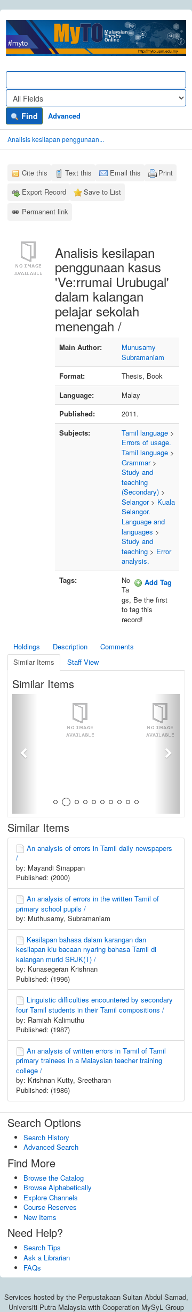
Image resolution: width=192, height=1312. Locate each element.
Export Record (44, 192)
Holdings (26, 646)
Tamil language (145, 433)
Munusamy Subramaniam (143, 352)
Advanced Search (50, 1147)
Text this (78, 173)
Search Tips (42, 1247)
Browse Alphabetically (57, 1187)
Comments (117, 646)
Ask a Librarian (46, 1257)
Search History (46, 1137)
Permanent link (45, 211)
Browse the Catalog (53, 1178)
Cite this (34, 173)
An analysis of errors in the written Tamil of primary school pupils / (87, 903)
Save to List (102, 192)
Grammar (136, 462)
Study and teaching (137, 546)
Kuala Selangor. (148, 507)
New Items (40, 1217)
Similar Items (33, 662)
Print (165, 173)
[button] (24, 754)
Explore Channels (50, 1197)
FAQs (32, 1268)
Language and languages (143, 526)
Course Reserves (50, 1207)
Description (70, 646)
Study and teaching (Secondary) (140, 482)
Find (28, 116)
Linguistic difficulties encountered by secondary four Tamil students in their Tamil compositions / (94, 1005)
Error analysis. (146, 556)
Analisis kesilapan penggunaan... (55, 139)
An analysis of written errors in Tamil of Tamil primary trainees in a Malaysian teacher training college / (91, 1060)
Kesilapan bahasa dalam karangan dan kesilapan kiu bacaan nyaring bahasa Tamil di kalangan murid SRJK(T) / (86, 949)
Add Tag (157, 582)
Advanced (64, 116)
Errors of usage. (146, 442)
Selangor (135, 502)
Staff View (83, 662)
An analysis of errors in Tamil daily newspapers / (94, 853)
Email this (125, 173)
